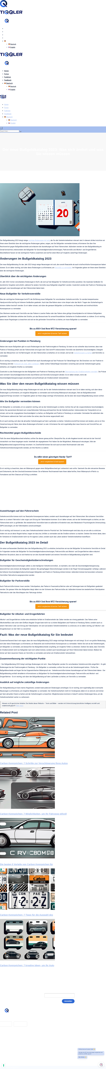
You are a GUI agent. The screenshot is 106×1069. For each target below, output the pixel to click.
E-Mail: (37, 995)
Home (6, 29)
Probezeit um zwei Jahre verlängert (26, 364)
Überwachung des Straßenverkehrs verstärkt (81, 372)
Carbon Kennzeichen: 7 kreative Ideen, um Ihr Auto (27, 965)
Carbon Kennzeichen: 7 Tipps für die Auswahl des (26, 915)
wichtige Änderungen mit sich (39, 240)
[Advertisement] (53, 492)
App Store (6, 1024)
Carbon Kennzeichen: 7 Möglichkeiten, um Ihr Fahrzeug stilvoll (33, 814)
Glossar (7, 1036)
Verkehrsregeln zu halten (83, 353)
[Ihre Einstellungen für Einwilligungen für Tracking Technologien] (4, 1065)
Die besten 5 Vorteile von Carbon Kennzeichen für (26, 864)
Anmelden (68, 1001)
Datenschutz (9, 1042)
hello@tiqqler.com (10, 1018)
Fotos (6, 32)
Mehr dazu (19, 706)
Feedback (7, 38)
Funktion (7, 35)
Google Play (20, 1024)
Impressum (8, 1039)
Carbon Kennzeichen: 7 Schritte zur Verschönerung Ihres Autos (34, 763)
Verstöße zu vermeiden (63, 268)
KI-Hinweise (8, 1045)
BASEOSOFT (15, 1067)
